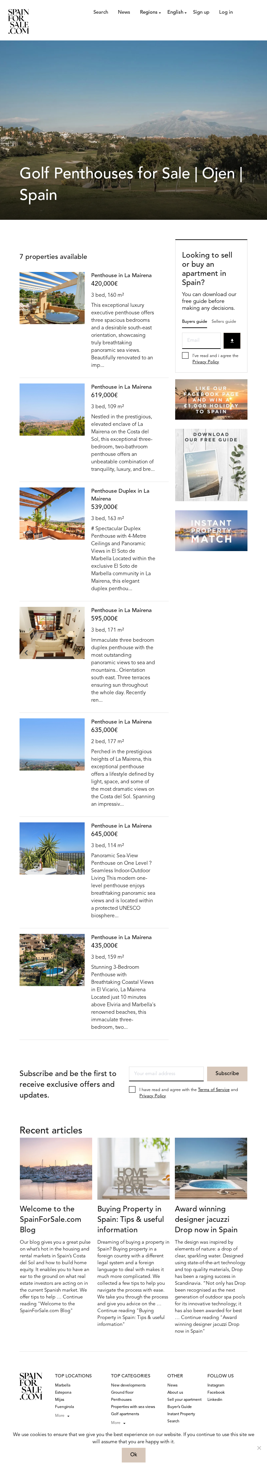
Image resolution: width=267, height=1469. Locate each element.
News (124, 12)
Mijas (59, 1400)
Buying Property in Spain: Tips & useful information (130, 1220)
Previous (26, 317)
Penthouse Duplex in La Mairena (120, 495)
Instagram (215, 1385)
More (59, 1416)
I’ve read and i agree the (215, 359)
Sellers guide (224, 322)
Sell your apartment (184, 1400)
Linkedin (214, 1400)
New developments (128, 1385)
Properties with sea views (133, 1407)
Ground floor (122, 1393)
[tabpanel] (52, 305)
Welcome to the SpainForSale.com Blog (50, 1220)
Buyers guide (194, 322)
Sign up (201, 12)
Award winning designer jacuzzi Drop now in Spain (206, 1220)
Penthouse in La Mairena (121, 275)
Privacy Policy (205, 362)
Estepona (63, 1393)
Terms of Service (214, 1090)
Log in (226, 12)
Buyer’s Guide (179, 1407)
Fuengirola (64, 1407)
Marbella (62, 1385)
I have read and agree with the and (188, 1093)
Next (78, 317)
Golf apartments (125, 1414)
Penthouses (121, 1400)
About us (175, 1393)
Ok (133, 1455)
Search (100, 12)
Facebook (216, 1393)
